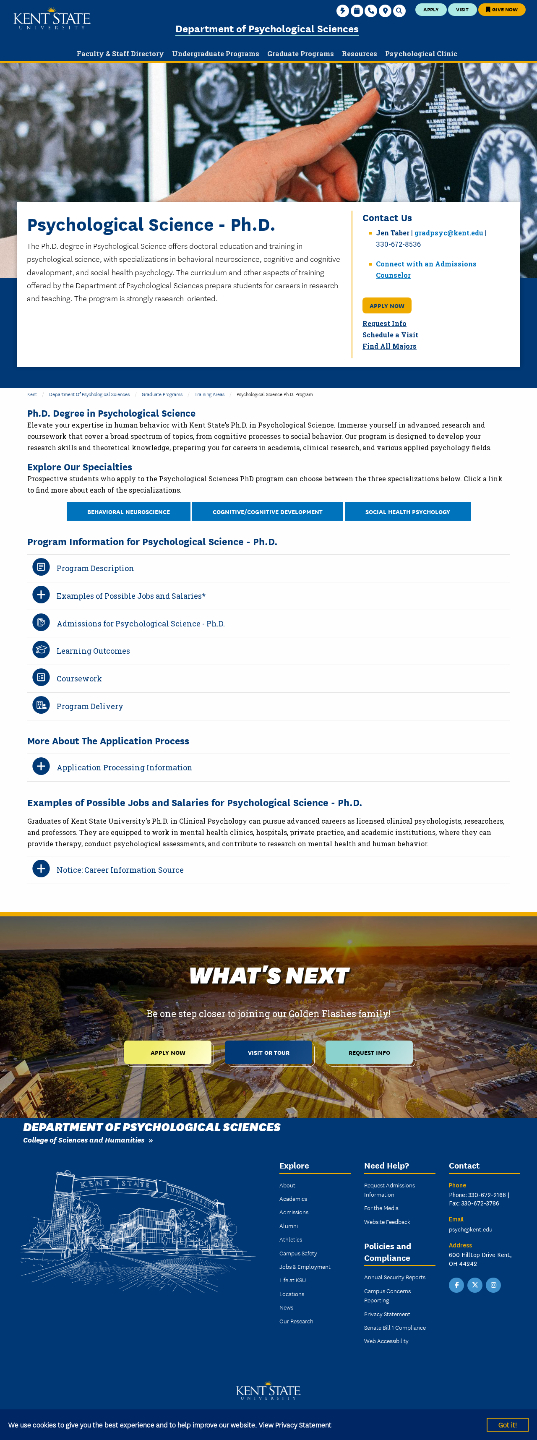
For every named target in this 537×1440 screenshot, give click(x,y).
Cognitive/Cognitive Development (268, 511)
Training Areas (209, 394)
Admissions (293, 1211)
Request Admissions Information (389, 1189)
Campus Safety (298, 1252)
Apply (431, 9)
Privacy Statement (387, 1313)
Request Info (384, 323)
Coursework (79, 678)
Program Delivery (90, 706)
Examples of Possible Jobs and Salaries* (131, 596)
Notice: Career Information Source (120, 870)
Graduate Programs (162, 394)
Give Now (504, 9)
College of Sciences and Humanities (83, 1139)
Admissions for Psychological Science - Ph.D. (141, 623)
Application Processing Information (125, 767)
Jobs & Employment (305, 1266)
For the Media (381, 1207)
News (286, 1307)
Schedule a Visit (390, 334)
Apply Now (387, 305)
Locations (291, 1293)
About (287, 1185)
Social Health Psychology (407, 511)
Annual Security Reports (394, 1276)
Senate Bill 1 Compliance (395, 1327)
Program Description (95, 568)
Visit (462, 9)
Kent (32, 394)
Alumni (288, 1225)
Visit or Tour (268, 1052)
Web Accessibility (386, 1340)
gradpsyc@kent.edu (448, 232)
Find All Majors (389, 346)
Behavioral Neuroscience (128, 511)
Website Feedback (387, 1221)
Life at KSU (292, 1279)
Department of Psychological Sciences (267, 28)
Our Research (296, 1320)
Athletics (290, 1239)
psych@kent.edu (471, 1229)
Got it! (507, 1424)
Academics (293, 1198)
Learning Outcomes (93, 651)
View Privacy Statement (295, 1424)
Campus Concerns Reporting (387, 1295)
